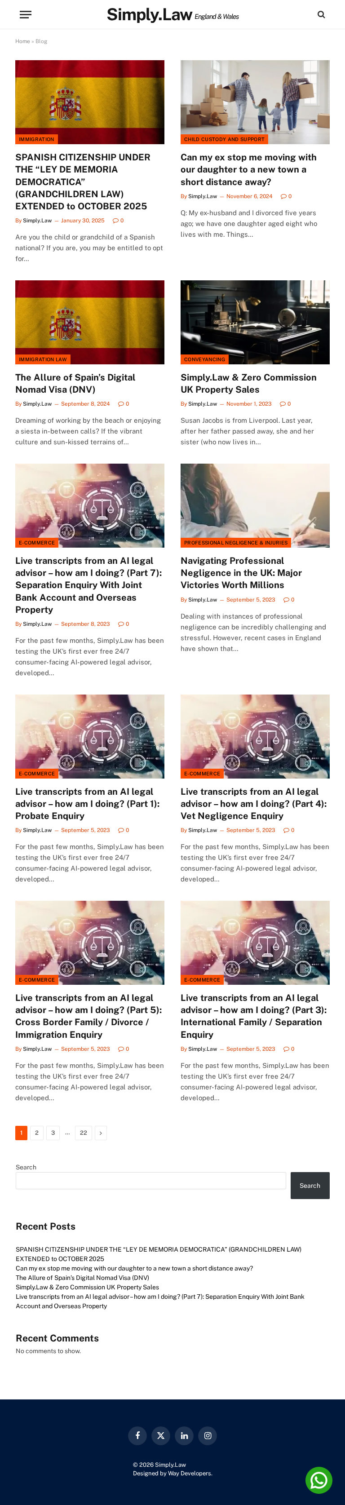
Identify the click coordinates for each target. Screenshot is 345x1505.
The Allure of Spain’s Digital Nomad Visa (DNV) (75, 383)
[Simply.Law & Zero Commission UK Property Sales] (255, 322)
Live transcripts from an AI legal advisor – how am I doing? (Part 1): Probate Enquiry (87, 803)
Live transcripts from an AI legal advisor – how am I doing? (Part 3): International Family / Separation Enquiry (254, 1016)
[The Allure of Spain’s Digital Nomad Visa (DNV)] (89, 322)
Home (22, 41)
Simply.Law (37, 220)
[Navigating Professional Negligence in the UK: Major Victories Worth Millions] (255, 506)
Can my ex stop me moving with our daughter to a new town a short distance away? (249, 169)
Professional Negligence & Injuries (236, 542)
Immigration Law (43, 359)
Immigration (36, 139)
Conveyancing (204, 359)
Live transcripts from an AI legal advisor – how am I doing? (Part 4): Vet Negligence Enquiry (254, 803)
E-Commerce (37, 542)
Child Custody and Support (224, 139)
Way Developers (189, 1473)
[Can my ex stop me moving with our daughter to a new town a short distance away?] (255, 102)
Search (26, 1167)
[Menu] (25, 14)
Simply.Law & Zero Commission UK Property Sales (249, 383)
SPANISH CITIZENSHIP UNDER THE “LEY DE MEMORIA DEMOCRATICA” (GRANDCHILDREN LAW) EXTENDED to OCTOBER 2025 (82, 182)
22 (83, 1132)
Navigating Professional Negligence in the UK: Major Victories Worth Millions (241, 572)
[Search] (320, 14)
